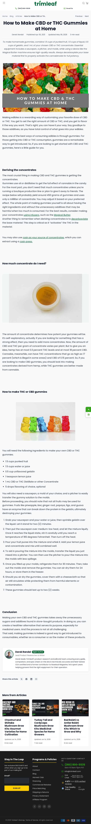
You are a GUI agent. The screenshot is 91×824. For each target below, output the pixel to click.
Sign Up (17, 788)
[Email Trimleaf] (49, 807)
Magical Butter (62, 214)
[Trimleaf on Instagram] (44, 807)
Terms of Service (32, 820)
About (35, 766)
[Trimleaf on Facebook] (35, 807)
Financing (37, 781)
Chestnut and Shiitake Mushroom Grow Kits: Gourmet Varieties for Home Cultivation (16, 727)
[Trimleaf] (45, 3)
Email (7, 775)
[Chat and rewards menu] (87, 412)
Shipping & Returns (41, 792)
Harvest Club (38, 777)
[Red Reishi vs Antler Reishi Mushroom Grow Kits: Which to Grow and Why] (75, 707)
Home (5, 16)
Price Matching (39, 788)
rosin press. (26, 241)
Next (87, 16)
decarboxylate (79, 218)
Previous (78, 16)
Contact (36, 770)
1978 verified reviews (75, 782)
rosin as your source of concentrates (43, 237)
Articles (19, 16)
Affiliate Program (40, 799)
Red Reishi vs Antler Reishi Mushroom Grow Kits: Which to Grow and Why (73, 725)
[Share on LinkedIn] (31, 679)
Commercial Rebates (42, 784)
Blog (11, 16)
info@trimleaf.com (73, 771)
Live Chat (67, 776)
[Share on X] (22, 679)
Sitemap (21, 820)
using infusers (31, 214)
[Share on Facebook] (26, 679)
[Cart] (87, 3)
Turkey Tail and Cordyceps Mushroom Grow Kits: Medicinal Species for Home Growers (44, 727)
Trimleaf (14, 820)
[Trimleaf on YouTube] (39, 807)
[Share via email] (36, 679)
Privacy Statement (41, 796)
